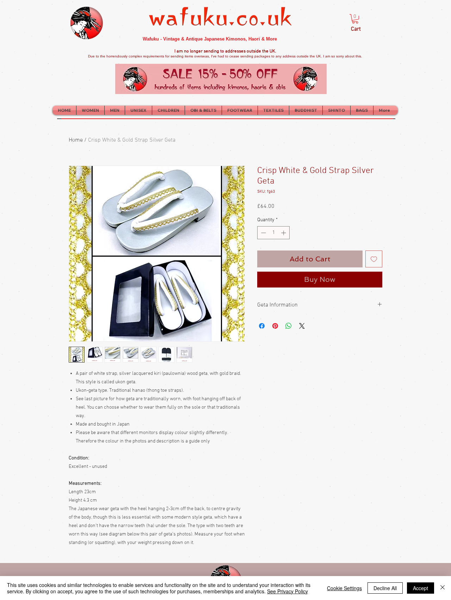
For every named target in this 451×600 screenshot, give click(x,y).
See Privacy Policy (287, 591)
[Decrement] (262, 233)
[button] (355, 19)
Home (76, 140)
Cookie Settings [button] (344, 588)
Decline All (385, 588)
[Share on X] (302, 326)
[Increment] (284, 233)
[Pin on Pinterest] (275, 326)
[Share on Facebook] (262, 326)
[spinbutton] (273, 233)
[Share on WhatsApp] (288, 326)
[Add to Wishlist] (373, 258)
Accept (420, 588)
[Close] (442, 588)
